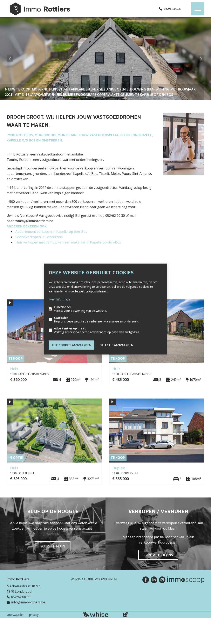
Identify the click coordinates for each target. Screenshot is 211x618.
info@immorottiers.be (28, 602)
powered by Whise (100, 614)
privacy (34, 615)
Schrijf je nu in (52, 546)
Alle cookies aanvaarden (71, 345)
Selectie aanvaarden (116, 345)
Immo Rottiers (18, 579)
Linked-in (154, 579)
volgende (201, 58)
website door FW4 (125, 614)
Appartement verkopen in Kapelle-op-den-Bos (51, 231)
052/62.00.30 (172, 9)
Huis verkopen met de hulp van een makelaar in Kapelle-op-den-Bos (68, 242)
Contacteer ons (158, 555)
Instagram (162, 579)
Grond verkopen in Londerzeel (39, 237)
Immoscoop (185, 579)
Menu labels (197, 8)
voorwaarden (15, 615)
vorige (10, 58)
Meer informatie (59, 299)
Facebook (145, 579)
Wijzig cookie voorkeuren (94, 579)
